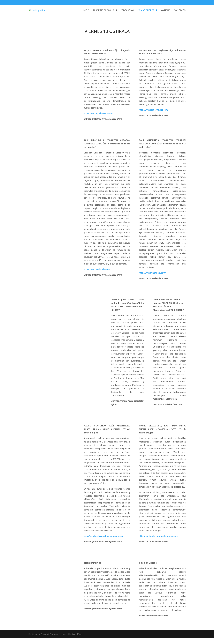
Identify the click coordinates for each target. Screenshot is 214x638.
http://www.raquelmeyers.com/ (98, 113)
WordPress (78, 634)
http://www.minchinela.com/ (97, 269)
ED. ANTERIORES (145, 10)
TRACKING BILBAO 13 (103, 10)
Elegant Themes (49, 634)
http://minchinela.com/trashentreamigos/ (103, 536)
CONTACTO (180, 10)
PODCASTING (127, 10)
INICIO (86, 10)
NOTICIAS (165, 10)
